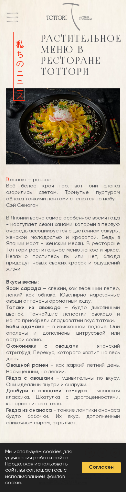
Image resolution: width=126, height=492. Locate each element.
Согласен (101, 467)
